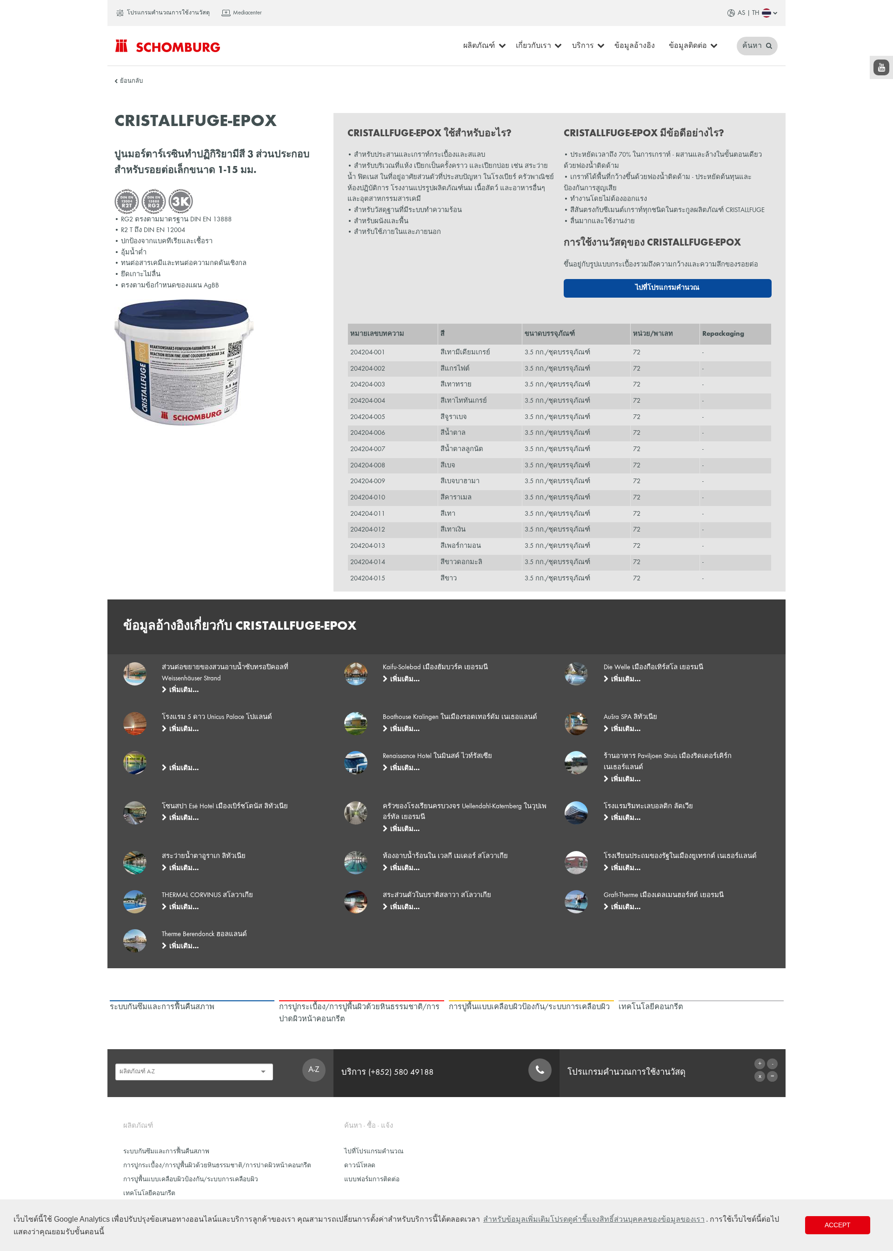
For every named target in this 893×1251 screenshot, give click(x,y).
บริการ (583, 46)
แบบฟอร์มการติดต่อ (372, 1180)
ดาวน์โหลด (359, 1166)
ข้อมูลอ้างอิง (634, 46)
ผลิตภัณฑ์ (479, 46)
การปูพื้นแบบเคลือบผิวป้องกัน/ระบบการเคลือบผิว (190, 1180)
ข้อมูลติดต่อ (688, 46)
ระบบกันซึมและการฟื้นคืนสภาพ (166, 1152)
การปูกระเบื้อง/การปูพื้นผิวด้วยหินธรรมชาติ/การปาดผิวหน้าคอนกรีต (217, 1166)
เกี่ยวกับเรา (533, 46)
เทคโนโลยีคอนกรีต (149, 1194)
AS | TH (749, 13)
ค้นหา (753, 46)
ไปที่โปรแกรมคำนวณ (667, 288)
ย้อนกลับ (131, 81)
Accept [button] (838, 1225)
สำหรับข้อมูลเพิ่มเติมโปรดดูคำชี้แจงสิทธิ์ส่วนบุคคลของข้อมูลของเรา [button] (594, 1219)
